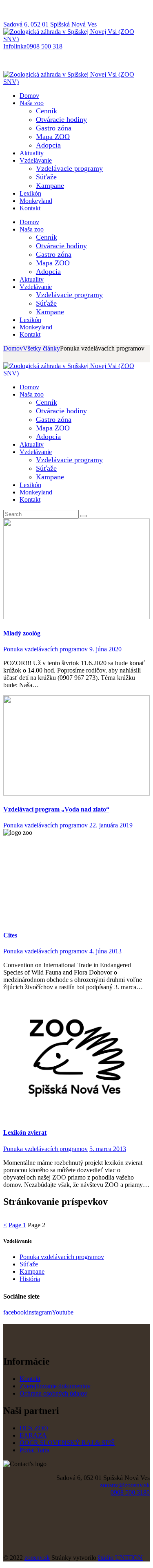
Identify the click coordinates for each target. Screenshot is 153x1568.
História (30, 1278)
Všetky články (41, 348)
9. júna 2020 (105, 649)
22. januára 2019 (111, 825)
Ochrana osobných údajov (53, 1393)
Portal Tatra (34, 1450)
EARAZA (33, 1435)
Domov (13, 348)
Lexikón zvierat (25, 1132)
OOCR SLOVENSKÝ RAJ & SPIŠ (67, 1442)
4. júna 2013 (105, 951)
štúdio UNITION (120, 1557)
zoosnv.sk (37, 1557)
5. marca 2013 (107, 1148)
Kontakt (30, 1378)
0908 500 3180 (130, 1492)
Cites (10, 935)
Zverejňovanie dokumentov (55, 1386)
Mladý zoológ (21, 633)
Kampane (32, 1271)
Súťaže (29, 1264)
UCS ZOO (34, 1428)
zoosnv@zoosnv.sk (125, 1485)
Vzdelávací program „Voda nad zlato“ (56, 809)
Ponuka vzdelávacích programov (45, 649)
